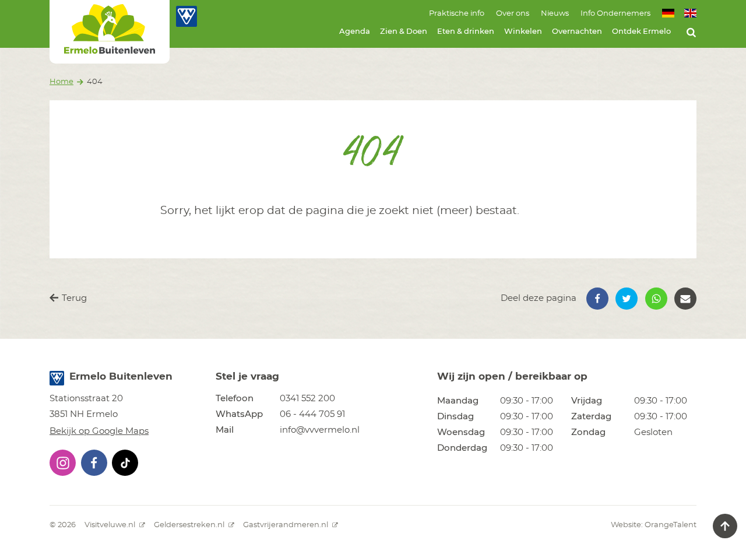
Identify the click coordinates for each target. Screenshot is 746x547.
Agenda (354, 32)
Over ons (512, 13)
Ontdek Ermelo (641, 32)
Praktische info (456, 13)
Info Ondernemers (615, 13)
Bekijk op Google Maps (99, 431)
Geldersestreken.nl (190, 525)
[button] (597, 298)
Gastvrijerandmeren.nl (286, 525)
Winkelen (523, 32)
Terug (73, 298)
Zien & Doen (403, 32)
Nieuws (555, 13)
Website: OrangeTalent (653, 525)
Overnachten (577, 32)
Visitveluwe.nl (111, 525)
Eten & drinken (465, 32)
